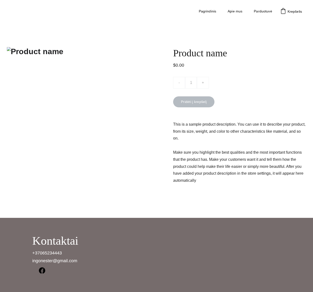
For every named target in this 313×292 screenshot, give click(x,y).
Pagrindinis (207, 11)
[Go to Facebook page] (42, 270)
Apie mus (235, 11)
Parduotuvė (263, 11)
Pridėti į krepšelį (194, 102)
